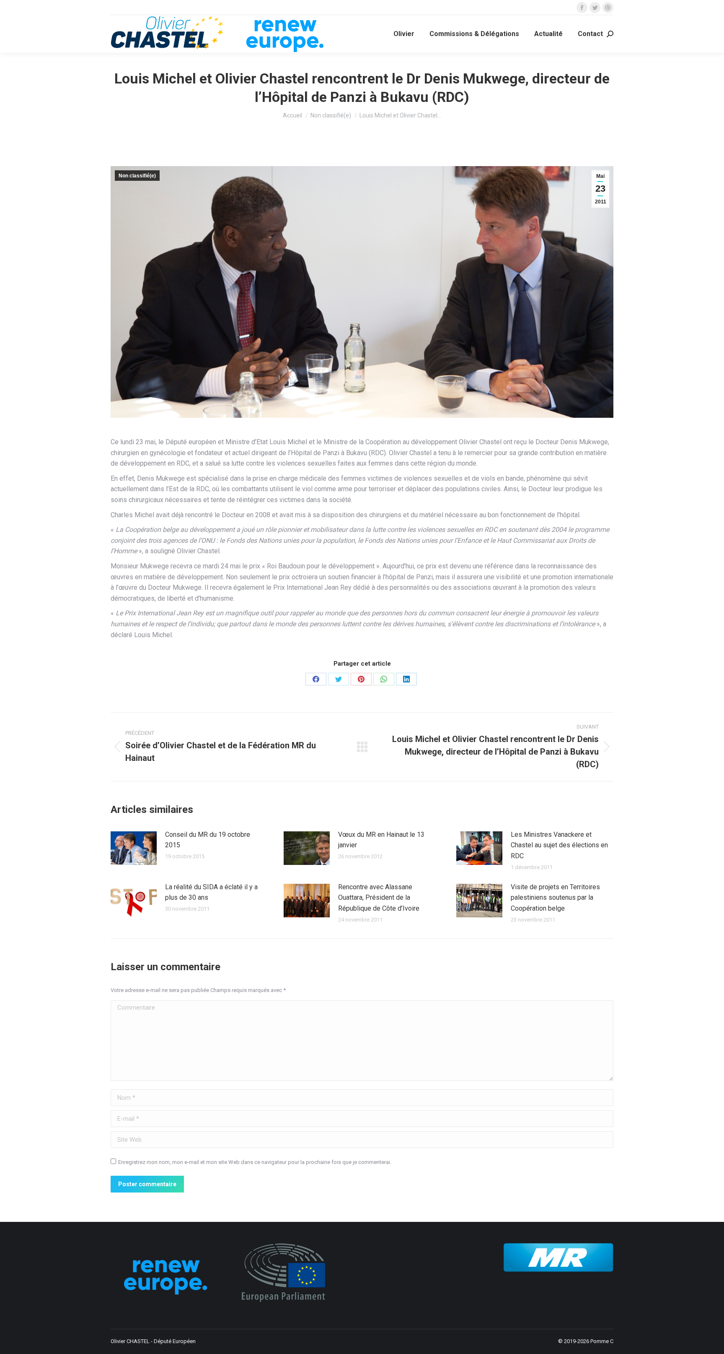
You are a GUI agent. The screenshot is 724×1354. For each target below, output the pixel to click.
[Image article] (134, 848)
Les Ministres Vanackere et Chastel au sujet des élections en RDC (559, 845)
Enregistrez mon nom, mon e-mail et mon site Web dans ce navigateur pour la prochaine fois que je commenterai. (254, 1162)
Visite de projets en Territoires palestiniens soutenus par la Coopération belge (555, 897)
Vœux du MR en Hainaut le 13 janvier (381, 840)
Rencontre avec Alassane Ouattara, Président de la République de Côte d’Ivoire (378, 897)
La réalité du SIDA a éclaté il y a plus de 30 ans (211, 892)
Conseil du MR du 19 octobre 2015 (207, 840)
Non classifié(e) (137, 176)
